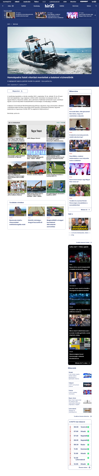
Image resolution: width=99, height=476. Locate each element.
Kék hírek (15, 24)
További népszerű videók (82, 242)
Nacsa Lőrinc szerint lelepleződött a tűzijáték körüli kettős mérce (79, 268)
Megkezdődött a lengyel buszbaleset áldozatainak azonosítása (55, 223)
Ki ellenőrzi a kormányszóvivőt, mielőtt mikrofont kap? (24, 15)
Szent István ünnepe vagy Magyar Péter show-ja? (86, 15)
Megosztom (16, 91)
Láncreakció (72, 285)
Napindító (84, 436)
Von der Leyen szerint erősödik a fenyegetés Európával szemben (79, 289)
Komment (84, 449)
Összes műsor (83, 467)
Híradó (10, 217)
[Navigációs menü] (2, 5)
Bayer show (72, 398)
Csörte (71, 390)
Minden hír (84, 209)
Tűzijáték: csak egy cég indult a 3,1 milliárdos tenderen (79, 311)
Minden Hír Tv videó (81, 363)
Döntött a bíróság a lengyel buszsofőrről (35, 221)
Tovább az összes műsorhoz (81, 416)
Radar (83, 445)
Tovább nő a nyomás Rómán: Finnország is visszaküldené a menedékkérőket (78, 203)
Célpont (71, 383)
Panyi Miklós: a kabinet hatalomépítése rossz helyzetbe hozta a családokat (55, 16)
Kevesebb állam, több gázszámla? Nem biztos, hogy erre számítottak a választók (79, 114)
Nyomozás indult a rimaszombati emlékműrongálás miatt (17, 222)
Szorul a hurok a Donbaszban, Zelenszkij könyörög (79, 234)
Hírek (29, 217)
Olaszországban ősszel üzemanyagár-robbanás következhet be (76, 356)
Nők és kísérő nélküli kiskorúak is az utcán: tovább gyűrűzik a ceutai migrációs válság (79, 333)
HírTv (8, 24)
